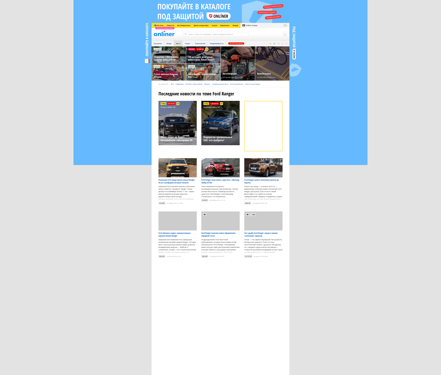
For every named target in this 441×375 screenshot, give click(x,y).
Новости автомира (252, 84)
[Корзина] (285, 34)
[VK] (278, 43)
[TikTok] (283, 43)
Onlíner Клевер (251, 25)
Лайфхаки (179, 84)
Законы (207, 84)
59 (221, 104)
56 (178, 104)
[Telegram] (270, 43)
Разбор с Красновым (193, 84)
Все (172, 84)
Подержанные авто (220, 84)
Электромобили (236, 84)
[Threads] (286, 43)
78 (207, 49)
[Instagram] (274, 43)
